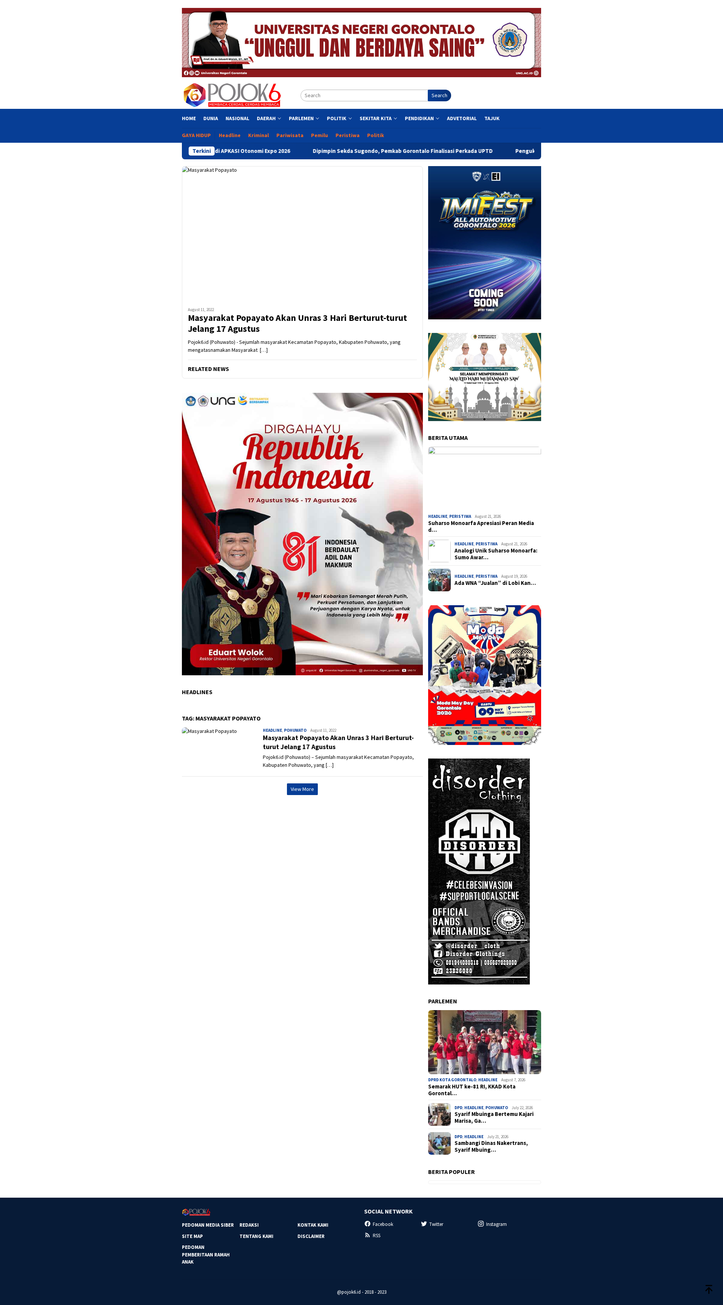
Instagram (496, 1224)
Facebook (383, 1224)
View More (302, 789)
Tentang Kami (256, 1236)
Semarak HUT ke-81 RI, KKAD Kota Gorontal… (472, 1090)
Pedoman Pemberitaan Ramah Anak (206, 1254)
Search (439, 95)
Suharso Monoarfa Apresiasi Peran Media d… (481, 526)
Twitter (436, 1224)
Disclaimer (311, 1236)
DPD (458, 1107)
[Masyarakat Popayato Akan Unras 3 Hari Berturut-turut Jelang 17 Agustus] (302, 233)
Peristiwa (460, 516)
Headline (272, 730)
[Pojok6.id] (232, 95)
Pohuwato (295, 730)
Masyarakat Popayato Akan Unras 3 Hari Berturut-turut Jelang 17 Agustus (297, 323)
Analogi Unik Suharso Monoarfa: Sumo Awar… (496, 554)
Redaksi (249, 1225)
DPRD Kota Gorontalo (452, 1079)
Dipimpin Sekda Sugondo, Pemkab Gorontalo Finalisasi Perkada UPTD (351, 151)
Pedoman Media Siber (208, 1225)
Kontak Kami (312, 1225)
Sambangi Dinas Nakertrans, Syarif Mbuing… (491, 1146)
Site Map (192, 1236)
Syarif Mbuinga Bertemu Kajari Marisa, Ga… (494, 1117)
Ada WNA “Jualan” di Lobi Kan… (495, 583)
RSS (376, 1235)
